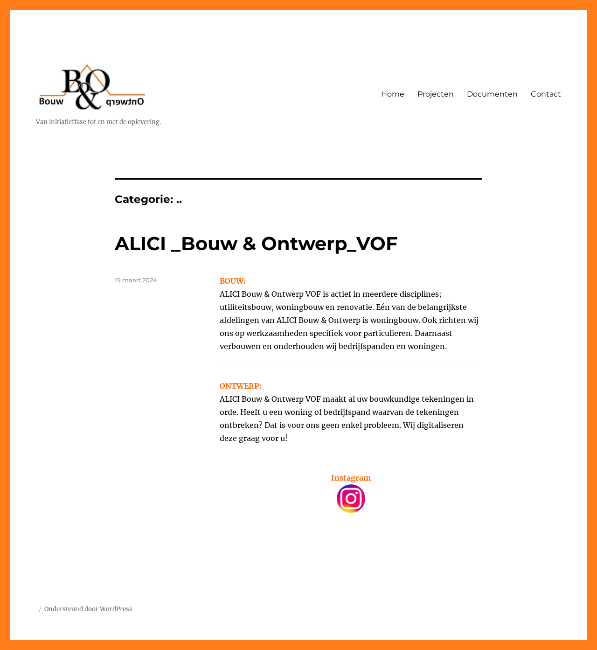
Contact (546, 94)
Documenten (492, 94)
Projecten (435, 94)
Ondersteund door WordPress (88, 609)
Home (392, 94)
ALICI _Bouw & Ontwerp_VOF (256, 243)
